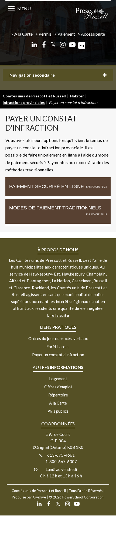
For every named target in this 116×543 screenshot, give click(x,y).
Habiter (77, 96)
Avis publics (58, 411)
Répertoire (58, 394)
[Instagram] (62, 44)
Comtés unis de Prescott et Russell (34, 96)
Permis (45, 33)
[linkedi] (34, 44)
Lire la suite (58, 315)
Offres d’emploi (58, 386)
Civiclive (39, 497)
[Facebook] (43, 44)
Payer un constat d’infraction (58, 354)
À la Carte (23, 33)
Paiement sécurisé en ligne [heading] (46, 186)
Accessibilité (93, 33)
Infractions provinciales (24, 102)
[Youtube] (72, 44)
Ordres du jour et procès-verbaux (58, 338)
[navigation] (92, 14)
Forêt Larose (58, 346)
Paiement (66, 33)
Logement (58, 378)
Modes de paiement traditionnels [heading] (55, 208)
